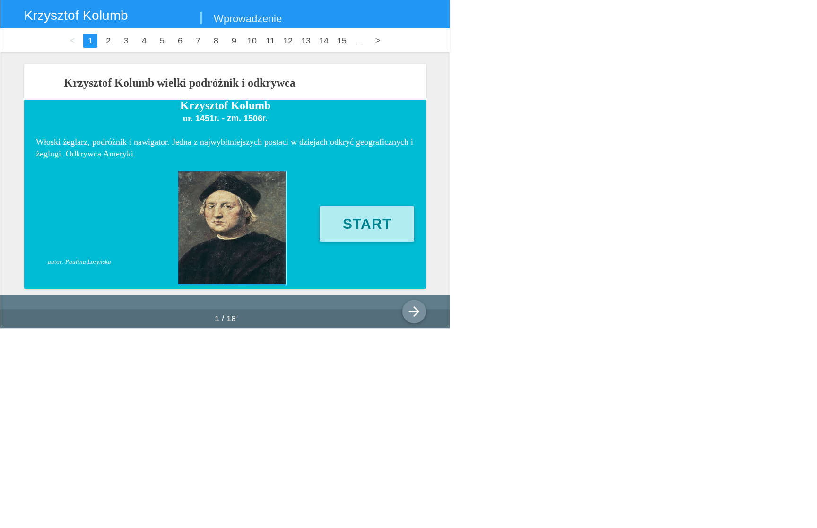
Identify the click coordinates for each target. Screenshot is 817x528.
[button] (367, 224)
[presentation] (404, 301)
